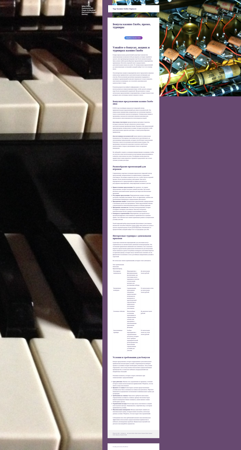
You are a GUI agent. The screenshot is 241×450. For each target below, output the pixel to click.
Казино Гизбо (123, 435)
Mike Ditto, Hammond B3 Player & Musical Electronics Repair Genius (89, 10)
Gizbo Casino (138, 433)
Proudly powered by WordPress (120, 446)
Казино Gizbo (145, 433)
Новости (124, 433)
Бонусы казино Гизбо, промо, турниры (132, 26)
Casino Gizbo (135, 225)
